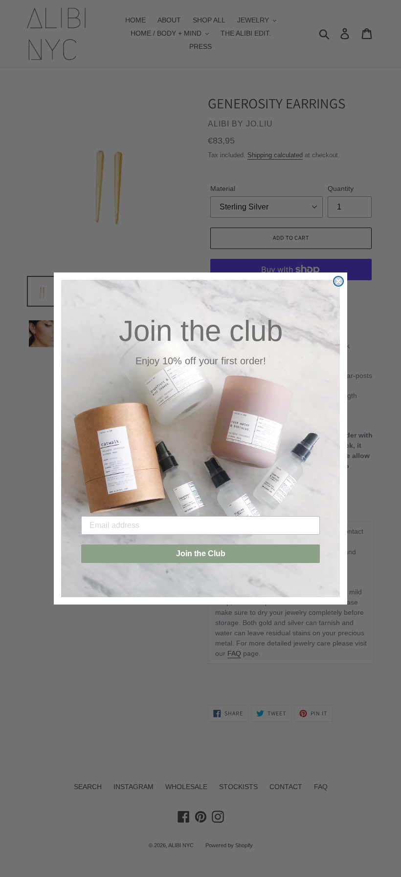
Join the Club (200, 553)
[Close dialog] (338, 281)
